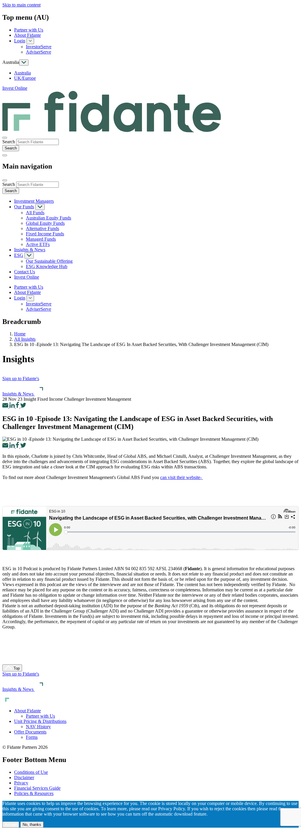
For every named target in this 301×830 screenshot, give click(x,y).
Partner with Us (28, 29)
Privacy (21, 782)
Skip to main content (21, 4)
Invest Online (14, 88)
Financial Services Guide (37, 788)
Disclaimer (24, 777)
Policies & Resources (33, 793)
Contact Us (24, 271)
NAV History (38, 726)
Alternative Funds (42, 228)
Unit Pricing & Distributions (40, 721)
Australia (22, 72)
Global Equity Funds (45, 223)
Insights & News (29, 249)
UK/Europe (25, 78)
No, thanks (32, 824)
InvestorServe (38, 46)
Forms (32, 737)
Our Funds (24, 206)
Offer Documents (30, 731)
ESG (18, 255)
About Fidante (27, 35)
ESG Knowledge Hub (46, 266)
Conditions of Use (31, 772)
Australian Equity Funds (48, 217)
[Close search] (4, 138)
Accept (11, 824)
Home (20, 333)
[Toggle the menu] (4, 155)
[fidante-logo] (111, 130)
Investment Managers (34, 201)
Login (19, 40)
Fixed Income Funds (45, 233)
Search (8, 141)
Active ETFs (38, 244)
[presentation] (37, 142)
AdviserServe (38, 51)
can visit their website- (181, 477)
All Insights (25, 339)
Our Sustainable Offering (49, 261)
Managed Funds (41, 239)
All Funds (35, 212)
